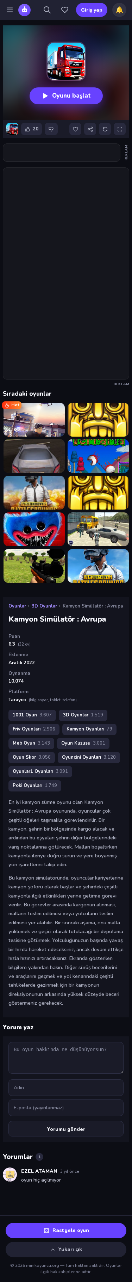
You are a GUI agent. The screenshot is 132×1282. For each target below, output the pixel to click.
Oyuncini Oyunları (89, 757)
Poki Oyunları (35, 785)
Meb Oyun (31, 743)
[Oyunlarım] (64, 9)
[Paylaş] (90, 129)
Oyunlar (17, 606)
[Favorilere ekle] (75, 129)
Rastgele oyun (70, 1230)
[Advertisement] (66, 152)
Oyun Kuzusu (83, 743)
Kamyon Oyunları (89, 729)
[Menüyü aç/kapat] (10, 10)
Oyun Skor (32, 757)
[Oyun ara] (47, 9)
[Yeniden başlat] (105, 129)
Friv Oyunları (34, 729)
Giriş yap (91, 10)
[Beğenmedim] (51, 129)
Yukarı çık (70, 1249)
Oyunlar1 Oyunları (40, 771)
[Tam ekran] (120, 129)
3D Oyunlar (44, 606)
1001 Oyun (32, 715)
